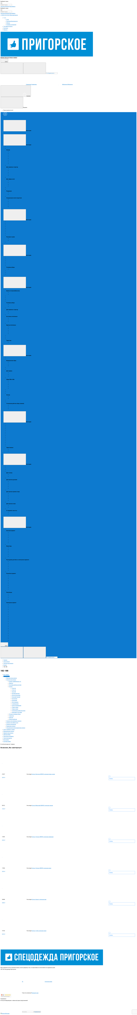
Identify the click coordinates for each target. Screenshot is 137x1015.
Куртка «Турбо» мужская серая (39, 930)
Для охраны (9, 369)
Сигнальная (9, 187)
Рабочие (8, 442)
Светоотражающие (16, 705)
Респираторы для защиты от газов (17, 486)
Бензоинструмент (10, 528)
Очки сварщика (12, 496)
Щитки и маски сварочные (15, 500)
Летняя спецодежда (11, 679)
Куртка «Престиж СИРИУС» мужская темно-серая (43, 774)
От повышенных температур (13, 430)
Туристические (12, 240)
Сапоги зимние (12, 408)
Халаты (11, 185)
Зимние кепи (12, 304)
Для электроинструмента (15, 570)
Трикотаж (11, 160)
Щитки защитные (13, 498)
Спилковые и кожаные (11, 433)
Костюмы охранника (14, 311)
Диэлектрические (10, 425)
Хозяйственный (13, 556)
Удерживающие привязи (15, 512)
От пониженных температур (12, 432)
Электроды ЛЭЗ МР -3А (14, 595)
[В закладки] (109, 776)
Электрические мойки (14, 607)
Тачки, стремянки (13, 588)
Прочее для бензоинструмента (16, 564)
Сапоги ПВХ (12, 386)
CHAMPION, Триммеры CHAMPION (17, 535)
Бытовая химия (7, 741)
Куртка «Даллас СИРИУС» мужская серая (41, 868)
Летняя (8, 148)
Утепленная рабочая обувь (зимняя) (15, 401)
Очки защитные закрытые (15, 493)
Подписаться (37, 1011)
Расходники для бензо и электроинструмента (17, 558)
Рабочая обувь (6, 344)
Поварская (8, 189)
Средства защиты (7, 452)
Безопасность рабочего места (13, 467)
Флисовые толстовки (17, 712)
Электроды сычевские (14, 599)
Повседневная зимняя (11, 391)
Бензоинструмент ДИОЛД (15, 542)
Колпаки (11, 192)
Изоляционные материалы (15, 575)
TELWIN (10, 638)
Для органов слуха (10, 502)
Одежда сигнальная (11, 724)
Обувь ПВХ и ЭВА (10, 377)
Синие (10, 330)
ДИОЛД (11, 604)
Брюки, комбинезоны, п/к (15, 151)
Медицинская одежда (8, 243)
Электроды (9, 590)
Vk (22, 981)
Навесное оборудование (15, 563)
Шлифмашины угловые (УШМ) (16, 611)
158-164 (14, 688)
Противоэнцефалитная (11, 233)
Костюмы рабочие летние (15, 685)
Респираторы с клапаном (15, 488)
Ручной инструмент (10, 571)
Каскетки (11, 474)
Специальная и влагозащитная (13, 196)
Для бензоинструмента (14, 566)
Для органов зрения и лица (12, 490)
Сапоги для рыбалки (14, 384)
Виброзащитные (10, 428)
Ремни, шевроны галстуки (15, 173)
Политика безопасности (12, 21)
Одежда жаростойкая (14, 203)
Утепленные (9, 439)
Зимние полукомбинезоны (15, 294)
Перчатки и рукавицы (8, 410)
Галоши (11, 381)
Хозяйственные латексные (12, 437)
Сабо (10, 362)
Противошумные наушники (15, 507)
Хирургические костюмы (12, 274)
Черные (11, 321)
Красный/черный (16, 697)
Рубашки (11, 175)
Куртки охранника (13, 313)
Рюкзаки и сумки (10, 235)
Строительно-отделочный (15, 585)
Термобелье (12, 342)
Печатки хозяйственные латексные (14, 440)
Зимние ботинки (13, 405)
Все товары (6, 674)
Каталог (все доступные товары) (9, 57)
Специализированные (11, 444)
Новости (5, 29)
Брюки (7, 258)
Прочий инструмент (13, 578)
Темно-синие (15, 709)
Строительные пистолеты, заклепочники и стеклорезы (22, 587)
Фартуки (11, 161)
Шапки (10, 306)
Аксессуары (9, 357)
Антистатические (16, 695)
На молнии (14, 700)
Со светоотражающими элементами (17, 331)
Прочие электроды (13, 594)
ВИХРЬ (10, 626)
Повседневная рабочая (11, 389)
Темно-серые (15, 707)
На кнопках (14, 698)
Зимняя (8, 226)
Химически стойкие (10, 435)
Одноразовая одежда (14, 204)
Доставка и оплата (7, 26)
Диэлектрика (9, 469)
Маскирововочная (10, 231)
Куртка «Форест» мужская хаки (39, 899)
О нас (7, 19)
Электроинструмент (11, 600)
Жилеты (11, 153)
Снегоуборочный (13, 552)
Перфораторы (12, 614)
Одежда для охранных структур (13, 721)
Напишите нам (35, 992)
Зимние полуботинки (14, 407)
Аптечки (8, 465)
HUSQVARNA (12, 539)
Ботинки (11, 396)
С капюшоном (15, 703)
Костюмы (11, 155)
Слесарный (11, 582)
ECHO (10, 537)
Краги (7, 423)
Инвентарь (8, 544)
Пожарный (11, 547)
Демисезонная (9, 223)
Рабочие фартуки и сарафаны (16, 184)
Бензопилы (11, 534)
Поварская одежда (10, 726)
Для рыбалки (12, 238)
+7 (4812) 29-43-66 (5, 15)
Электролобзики (13, 609)
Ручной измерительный (14, 580)
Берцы (10, 372)
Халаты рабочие (13, 163)
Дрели (10, 606)
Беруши (11, 505)
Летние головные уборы (15, 714)
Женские (11, 318)
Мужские (11, 319)
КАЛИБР (11, 631)
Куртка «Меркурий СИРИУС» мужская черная (42, 805)
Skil (10, 633)
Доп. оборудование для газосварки (17, 561)
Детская (8, 224)
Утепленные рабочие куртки (18, 710)
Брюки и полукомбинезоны (12, 289)
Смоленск (3, 6)
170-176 (14, 690)
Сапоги (10, 398)
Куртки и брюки (12, 172)
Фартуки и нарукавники (14, 206)
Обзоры (8, 23)
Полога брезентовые (14, 549)
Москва (7, 6)
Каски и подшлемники (14, 476)
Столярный (11, 583)
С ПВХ (10, 449)
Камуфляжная (9, 228)
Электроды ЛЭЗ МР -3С (14, 597)
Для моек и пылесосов (14, 568)
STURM (11, 625)
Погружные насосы (13, 618)
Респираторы (12, 484)
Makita (10, 630)
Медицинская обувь (11, 358)
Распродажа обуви (10, 400)
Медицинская (9, 335)
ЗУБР (10, 628)
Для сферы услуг (10, 177)
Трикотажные (9, 445)
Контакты (5, 28)
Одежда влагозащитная (15, 199)
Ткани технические (13, 554)
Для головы (9, 471)
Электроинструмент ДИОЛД (16, 619)
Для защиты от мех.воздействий (14, 427)
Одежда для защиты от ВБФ (16, 201)
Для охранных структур (11, 165)
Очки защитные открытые (15, 495)
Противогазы (12, 483)
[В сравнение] (12, 761)
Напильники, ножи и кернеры (16, 576)
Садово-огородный (13, 551)
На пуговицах (15, 702)
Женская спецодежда (11, 678)
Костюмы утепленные (11, 314)
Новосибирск (12, 6)
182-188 (14, 691)
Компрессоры (12, 616)
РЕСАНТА (11, 621)
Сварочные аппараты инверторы (17, 613)
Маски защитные (13, 481)
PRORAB (11, 637)
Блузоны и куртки (10, 257)
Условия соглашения (11, 24)
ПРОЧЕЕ (11, 640)
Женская (8, 146)
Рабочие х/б (12, 451)
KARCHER (11, 623)
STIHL (10, 541)
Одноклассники (48, 981)
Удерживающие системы (15, 514)
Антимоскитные (16, 693)
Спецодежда (6, 133)
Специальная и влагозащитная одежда (15, 727)
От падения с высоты (11, 508)
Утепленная (12, 388)
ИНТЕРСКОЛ (12, 635)
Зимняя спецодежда (8, 275)
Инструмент (6, 515)
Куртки (10, 156)
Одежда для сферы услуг (12, 722)
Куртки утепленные (10, 323)
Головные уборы (13, 158)
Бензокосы (11, 532)
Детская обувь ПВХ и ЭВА (15, 382)
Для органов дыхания (11, 478)
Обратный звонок (13, 15)
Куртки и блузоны (13, 182)
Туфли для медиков (14, 365)
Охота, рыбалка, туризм (9, 208)
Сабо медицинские (13, 364)
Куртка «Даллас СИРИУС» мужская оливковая (42, 836)
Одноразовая (9, 270)
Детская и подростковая (12, 367)
